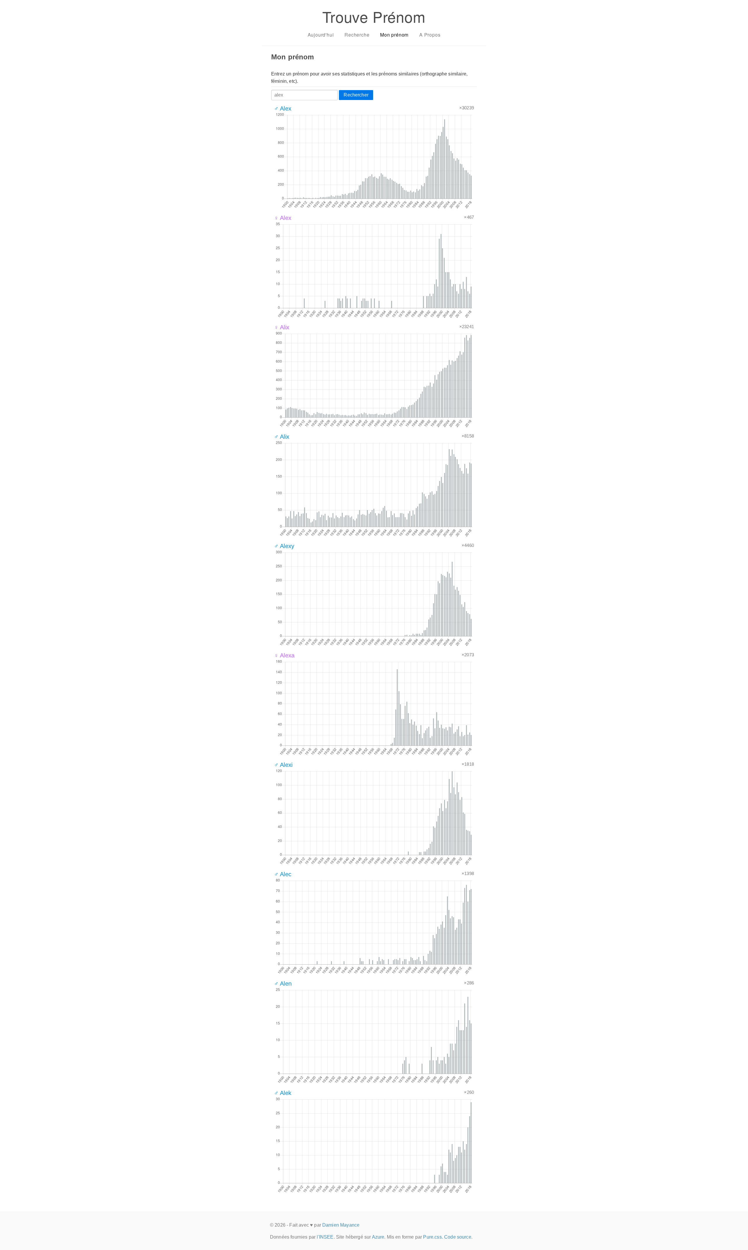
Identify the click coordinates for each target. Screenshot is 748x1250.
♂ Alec (282, 874)
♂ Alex (282, 108)
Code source (457, 1236)
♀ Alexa (284, 655)
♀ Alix (281, 327)
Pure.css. (433, 1236)
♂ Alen (283, 983)
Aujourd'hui (321, 34)
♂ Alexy (284, 546)
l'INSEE (325, 1236)
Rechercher (356, 94)
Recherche (356, 34)
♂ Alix (281, 436)
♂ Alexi (283, 765)
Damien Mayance (340, 1225)
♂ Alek (282, 1093)
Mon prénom (394, 34)
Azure (378, 1236)
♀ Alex (282, 218)
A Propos (429, 34)
